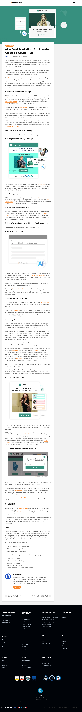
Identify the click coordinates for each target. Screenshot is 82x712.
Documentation (25, 663)
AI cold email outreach (38, 343)
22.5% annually (44, 302)
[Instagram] (24, 707)
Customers (64, 643)
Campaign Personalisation (48, 622)
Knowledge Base (26, 660)
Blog (63, 645)
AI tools (36, 350)
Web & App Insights (26, 619)
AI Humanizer (19, 358)
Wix (2, 639)
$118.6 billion (41, 184)
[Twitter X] (17, 707)
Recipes (44, 641)
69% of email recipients (37, 275)
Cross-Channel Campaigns (48, 619)
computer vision (19, 98)
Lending (24, 649)
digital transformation (11, 101)
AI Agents (64, 617)
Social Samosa (45, 663)
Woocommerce (5, 646)
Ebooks (64, 641)
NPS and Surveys (26, 626)
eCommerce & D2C (26, 642)
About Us (4, 660)
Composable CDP (6, 622)
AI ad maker (37, 198)
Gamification (25, 628)
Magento (4, 644)
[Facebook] (15, 707)
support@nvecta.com (41, 699)
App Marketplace (46, 645)
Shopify (3, 642)
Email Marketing (9, 45)
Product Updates (46, 643)
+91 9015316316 (40, 697)
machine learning (10, 98)
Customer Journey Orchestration (50, 617)
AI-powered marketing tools (19, 289)
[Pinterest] (26, 707)
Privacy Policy (25, 665)
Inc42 (43, 661)
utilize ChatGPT (21, 498)
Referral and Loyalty (46, 626)
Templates (64, 648)
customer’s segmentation (22, 433)
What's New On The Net (47, 665)
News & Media (5, 663)
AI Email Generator (12, 78)
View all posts (17, 587)
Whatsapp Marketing (47, 624)
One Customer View (6, 615)
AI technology (18, 490)
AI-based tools (16, 310)
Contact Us (4, 665)
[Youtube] (19, 707)
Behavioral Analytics (6, 620)
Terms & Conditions (26, 667)
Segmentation (5, 618)
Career (3, 667)
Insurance (24, 646)
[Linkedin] (21, 707)
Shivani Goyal (9, 56)
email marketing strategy (12, 126)
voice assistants (23, 107)
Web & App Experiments (27, 621)
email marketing (23, 508)
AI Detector (15, 350)
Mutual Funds (25, 644)
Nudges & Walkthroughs (27, 624)
